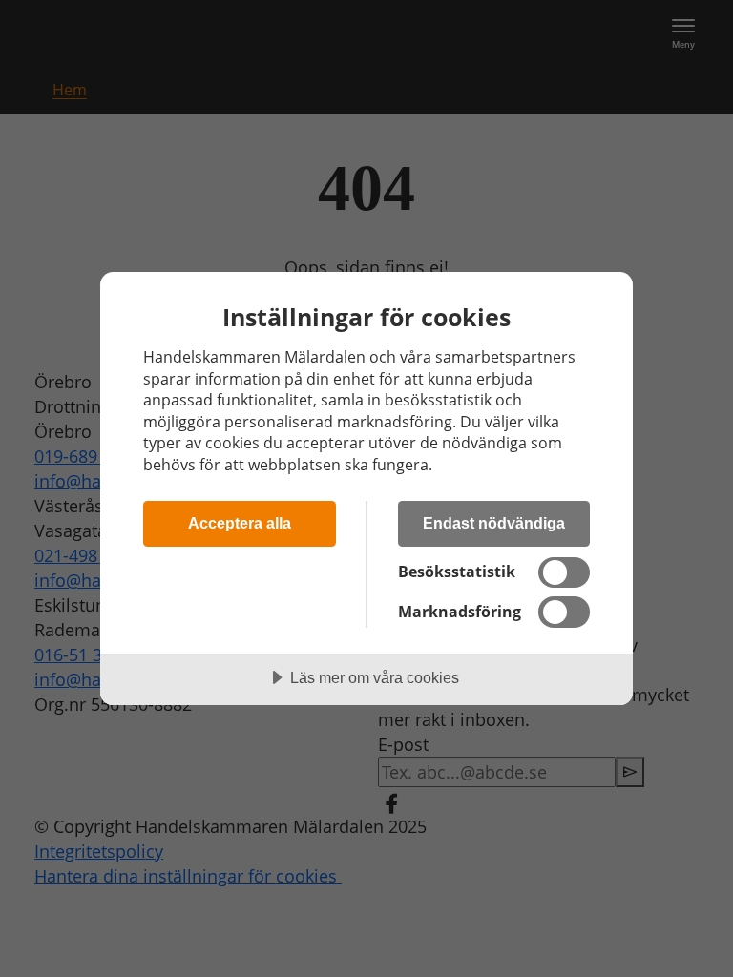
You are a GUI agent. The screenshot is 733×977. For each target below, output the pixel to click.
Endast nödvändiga (494, 522)
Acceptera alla (239, 522)
